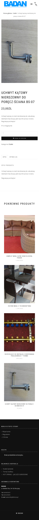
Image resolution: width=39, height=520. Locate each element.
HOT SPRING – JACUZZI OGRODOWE (15, 474)
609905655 (7, 492)
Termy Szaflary (8, 472)
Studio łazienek (8, 469)
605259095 (7, 495)
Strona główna (7, 13)
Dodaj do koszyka (20, 138)
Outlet (15, 13)
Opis (4, 157)
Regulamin (6, 434)
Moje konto (6, 432)
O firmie (5, 437)
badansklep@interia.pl (12, 497)
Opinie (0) (13, 157)
